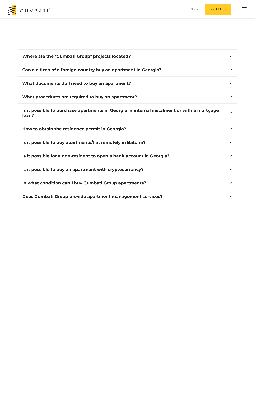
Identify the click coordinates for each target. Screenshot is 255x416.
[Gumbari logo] (29, 10)
